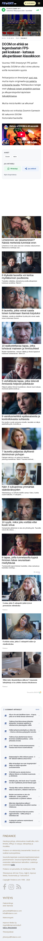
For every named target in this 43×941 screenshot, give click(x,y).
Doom (8, 157)
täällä (13, 865)
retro (15, 157)
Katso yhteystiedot (10, 928)
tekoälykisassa (9, 96)
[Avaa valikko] (39, 3)
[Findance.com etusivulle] (9, 3)
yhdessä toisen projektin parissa (23, 88)
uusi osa (33, 77)
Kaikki (37, 709)
